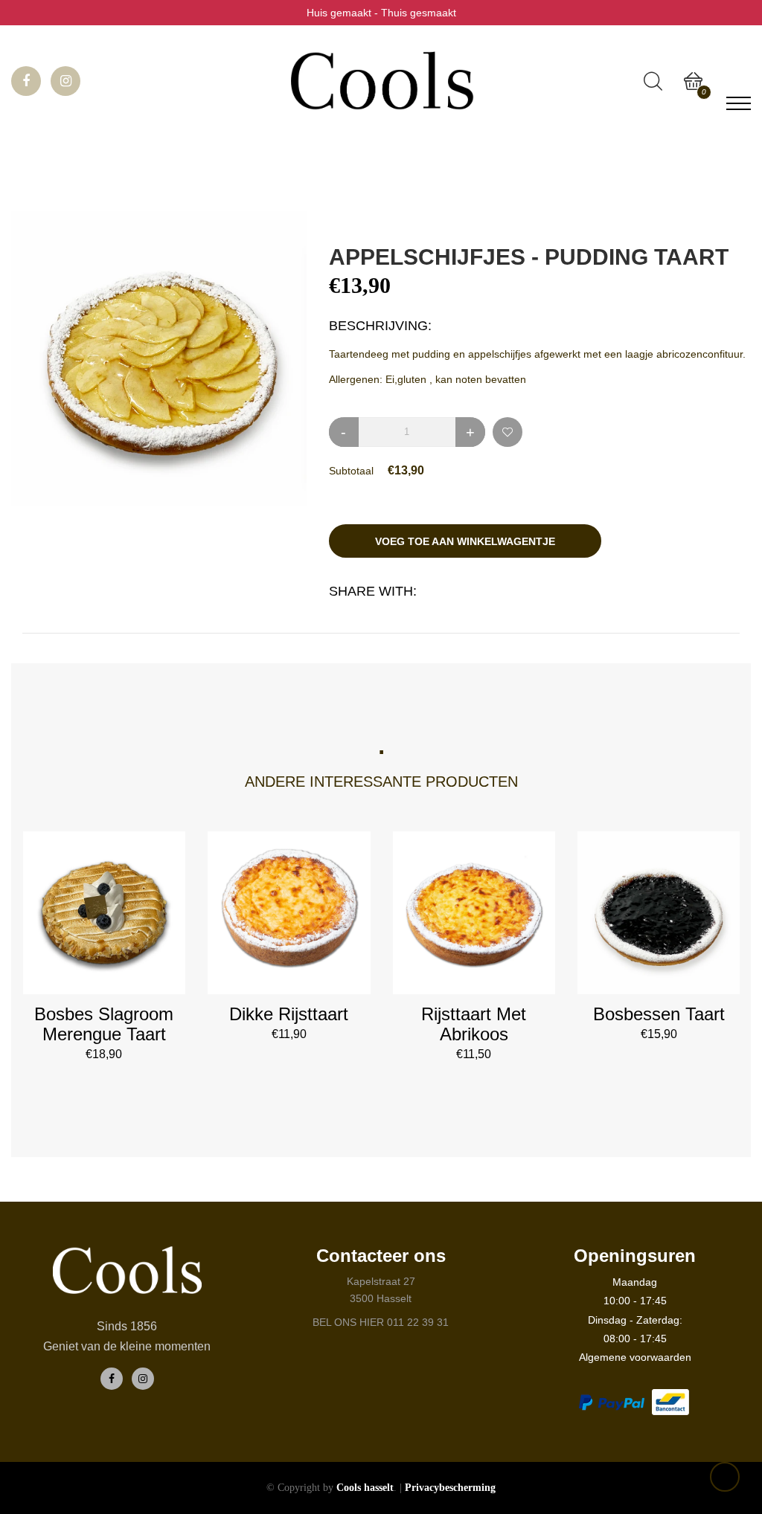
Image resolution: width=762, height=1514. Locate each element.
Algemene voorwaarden (635, 1357)
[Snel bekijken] (104, 935)
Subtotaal (351, 471)
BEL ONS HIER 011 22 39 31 (381, 1322)
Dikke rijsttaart (288, 1014)
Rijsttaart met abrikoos (473, 1024)
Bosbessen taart (659, 1014)
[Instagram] (143, 1379)
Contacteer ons (381, 1256)
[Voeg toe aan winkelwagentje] (152, 927)
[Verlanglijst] (507, 432)
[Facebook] (111, 1379)
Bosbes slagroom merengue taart (103, 1024)
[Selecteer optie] (337, 927)
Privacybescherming (450, 1487)
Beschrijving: (380, 325)
